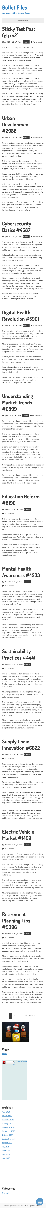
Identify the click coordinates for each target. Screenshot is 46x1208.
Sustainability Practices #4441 (18, 654)
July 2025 (5, 1146)
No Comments (37, 42)
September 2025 (8, 1139)
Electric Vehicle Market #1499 (18, 834)
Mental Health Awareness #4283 (21, 571)
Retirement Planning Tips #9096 (16, 920)
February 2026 (8, 1119)
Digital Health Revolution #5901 (20, 315)
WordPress (23, 1206)
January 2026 (7, 1123)
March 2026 (7, 1116)
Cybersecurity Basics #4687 (16, 226)
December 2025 (8, 1127)
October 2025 (7, 1135)
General (26, 42)
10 (26, 1015)
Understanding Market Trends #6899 (17, 402)
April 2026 (6, 1112)
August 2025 (7, 1143)
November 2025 (8, 1131)
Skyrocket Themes (35, 1206)
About (4, 1054)
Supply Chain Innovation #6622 (21, 744)
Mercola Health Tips (19, 1062)
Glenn (20, 42)
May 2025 (6, 1154)
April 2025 (6, 1158)
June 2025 (6, 1150)
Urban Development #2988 (16, 124)
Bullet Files (16, 9)
